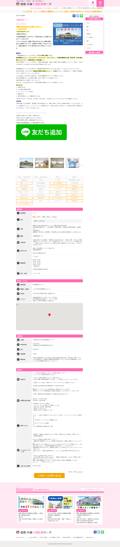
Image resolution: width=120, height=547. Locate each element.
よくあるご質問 (32, 537)
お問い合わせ (90, 537)
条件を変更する (94, 19)
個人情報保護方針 (78, 537)
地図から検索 (94, 52)
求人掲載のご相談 (55, 537)
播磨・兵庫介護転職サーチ (37, 8)
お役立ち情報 (43, 537)
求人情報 (48, 8)
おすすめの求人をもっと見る (92, 489)
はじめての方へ (20, 537)
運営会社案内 (66, 537)
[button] (49, 315)
